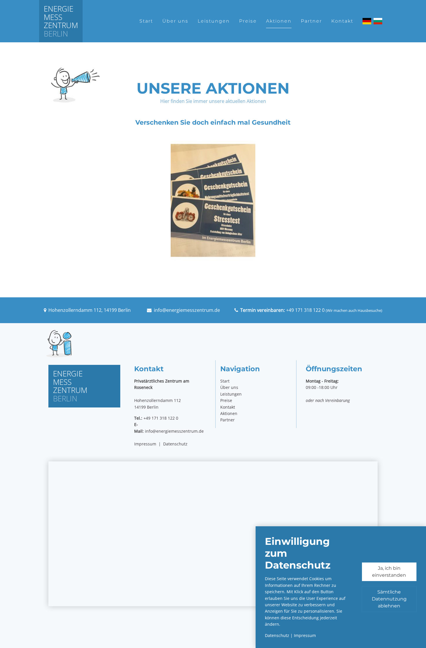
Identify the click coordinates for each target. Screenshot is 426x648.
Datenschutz (175, 444)
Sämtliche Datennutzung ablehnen (389, 599)
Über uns (175, 21)
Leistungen (214, 21)
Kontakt (342, 21)
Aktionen (279, 21)
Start (146, 21)
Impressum (145, 444)
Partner (311, 21)
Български (378, 21)
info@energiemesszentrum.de (187, 310)
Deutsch (367, 21)
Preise (248, 21)
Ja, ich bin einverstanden (389, 571)
